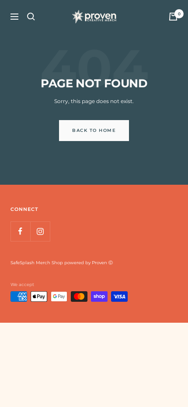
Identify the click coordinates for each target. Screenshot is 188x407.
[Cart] (173, 17)
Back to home (94, 130)
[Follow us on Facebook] (20, 231)
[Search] (31, 17)
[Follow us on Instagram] (40, 231)
